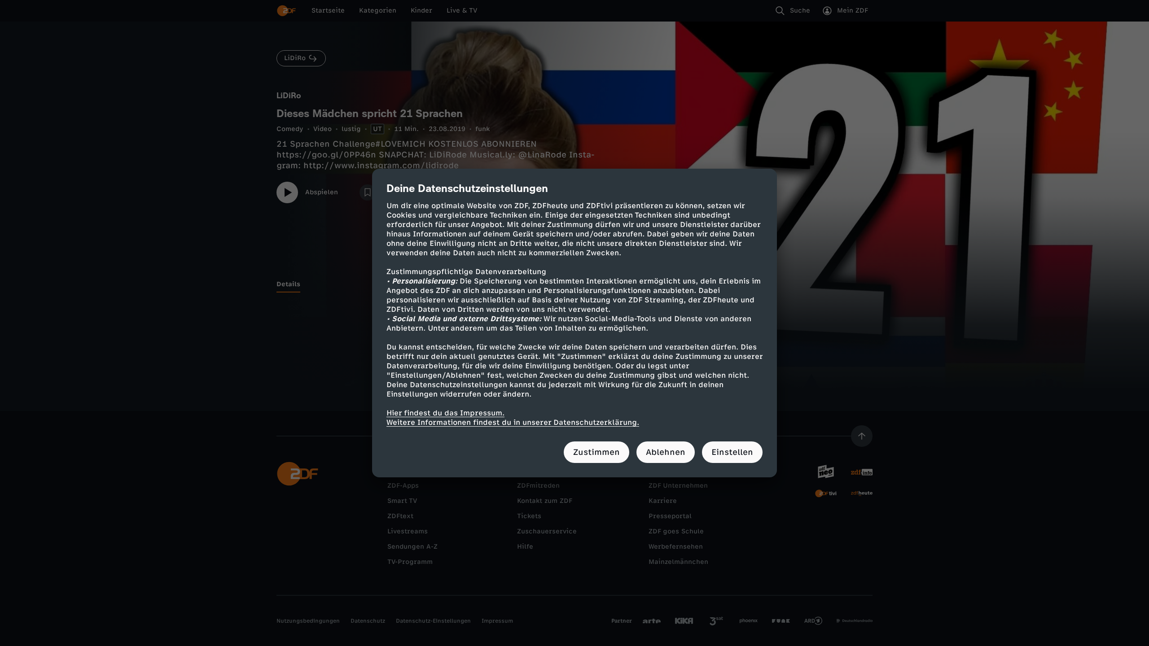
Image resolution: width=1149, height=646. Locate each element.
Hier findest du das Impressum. (445, 413)
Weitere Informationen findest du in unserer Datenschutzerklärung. (512, 422)
